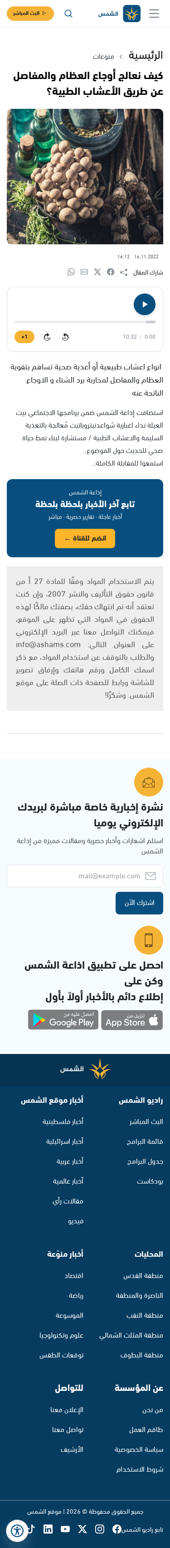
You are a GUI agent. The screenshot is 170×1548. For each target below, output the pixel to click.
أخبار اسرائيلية (64, 1142)
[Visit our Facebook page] (116, 1530)
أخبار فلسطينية (63, 1122)
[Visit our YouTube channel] (69, 1530)
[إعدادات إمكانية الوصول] (17, 1531)
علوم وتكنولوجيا (61, 1335)
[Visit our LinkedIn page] (52, 1530)
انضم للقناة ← (85, 538)
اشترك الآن (140, 903)
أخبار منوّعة (65, 1254)
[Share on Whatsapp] (74, 272)
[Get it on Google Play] (63, 1020)
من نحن (152, 1410)
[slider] (85, 322)
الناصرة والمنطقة (139, 1296)
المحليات (149, 1254)
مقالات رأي (68, 1201)
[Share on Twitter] (100, 272)
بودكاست (150, 1181)
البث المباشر (26, 13)
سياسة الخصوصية (139, 1450)
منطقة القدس (143, 1276)
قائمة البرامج (145, 1142)
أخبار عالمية (68, 1181)
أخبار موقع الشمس (52, 1100)
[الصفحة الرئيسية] (119, 14)
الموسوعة (69, 1315)
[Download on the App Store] (132, 1020)
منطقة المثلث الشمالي (131, 1335)
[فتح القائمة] (154, 14)
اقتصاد (73, 1276)
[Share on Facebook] (113, 272)
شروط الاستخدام (140, 1469)
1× (24, 337)
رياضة (76, 1296)
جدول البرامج (145, 1161)
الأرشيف (72, 1450)
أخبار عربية (70, 1161)
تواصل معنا (67, 1430)
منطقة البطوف (142, 1355)
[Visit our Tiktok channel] (35, 1530)
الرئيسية (146, 55)
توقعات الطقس (61, 1355)
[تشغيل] (144, 304)
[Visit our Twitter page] (86, 1530)
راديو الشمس (141, 1100)
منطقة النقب (144, 1315)
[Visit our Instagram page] (103, 1530)
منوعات (103, 56)
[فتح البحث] (68, 14)
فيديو (75, 1221)
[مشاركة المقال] (126, 273)
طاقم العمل (146, 1430)
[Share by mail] (87, 272)
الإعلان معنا (66, 1410)
